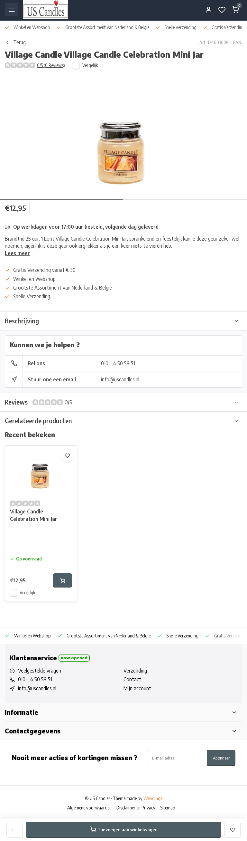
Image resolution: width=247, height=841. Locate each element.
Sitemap (167, 807)
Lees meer (17, 253)
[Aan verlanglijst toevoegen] (67, 455)
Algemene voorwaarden (89, 807)
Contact (132, 679)
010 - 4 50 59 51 (118, 363)
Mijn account (137, 688)
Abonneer (221, 757)
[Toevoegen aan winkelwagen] (62, 580)
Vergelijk (90, 65)
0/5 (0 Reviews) (51, 65)
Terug (19, 42)
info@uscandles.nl (120, 379)
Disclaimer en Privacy (135, 807)
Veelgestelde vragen (39, 670)
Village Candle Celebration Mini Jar (33, 515)
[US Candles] (45, 9)
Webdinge (152, 798)
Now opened (74, 657)
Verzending (135, 670)
